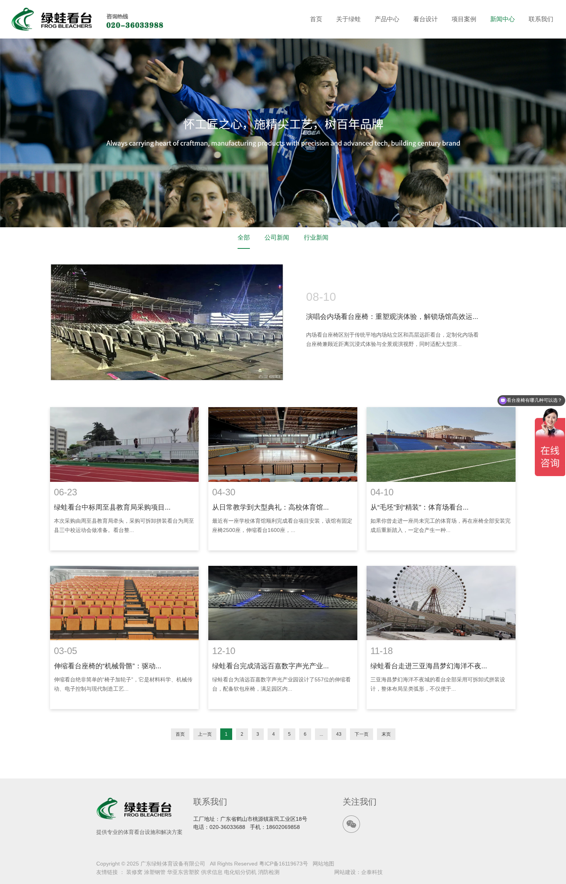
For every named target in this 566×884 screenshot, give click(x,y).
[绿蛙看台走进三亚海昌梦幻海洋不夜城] (441, 603)
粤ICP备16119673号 (283, 864)
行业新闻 (316, 237)
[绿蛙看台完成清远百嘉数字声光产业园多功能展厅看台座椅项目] (282, 603)
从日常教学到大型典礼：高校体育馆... (270, 507)
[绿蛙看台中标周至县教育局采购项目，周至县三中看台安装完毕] (124, 444)
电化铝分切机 (240, 872)
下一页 (361, 734)
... (321, 734)
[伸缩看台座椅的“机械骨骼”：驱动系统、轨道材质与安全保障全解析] (124, 603)
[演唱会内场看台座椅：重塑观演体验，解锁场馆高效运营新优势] (167, 322)
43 (339, 734)
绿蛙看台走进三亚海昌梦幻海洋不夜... (428, 666)
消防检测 (269, 872)
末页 (386, 734)
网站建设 (345, 872)
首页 (316, 19)
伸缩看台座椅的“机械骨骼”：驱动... (107, 666)
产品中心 (387, 19)
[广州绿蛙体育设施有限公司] (87, 19)
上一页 (205, 734)
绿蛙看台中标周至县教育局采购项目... (112, 507)
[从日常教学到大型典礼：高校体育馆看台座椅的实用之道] (282, 444)
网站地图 (323, 864)
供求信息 (212, 872)
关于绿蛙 (348, 19)
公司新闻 (277, 237)
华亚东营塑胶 (183, 872)
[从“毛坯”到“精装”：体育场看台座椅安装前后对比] (441, 444)
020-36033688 (227, 827)
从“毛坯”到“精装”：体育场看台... (419, 507)
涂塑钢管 (155, 872)
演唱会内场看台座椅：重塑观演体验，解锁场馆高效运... (392, 316)
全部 (244, 237)
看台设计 (425, 19)
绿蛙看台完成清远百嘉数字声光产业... (270, 666)
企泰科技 (372, 872)
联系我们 (541, 19)
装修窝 (134, 872)
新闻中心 (502, 19)
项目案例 (464, 19)
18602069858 (283, 827)
